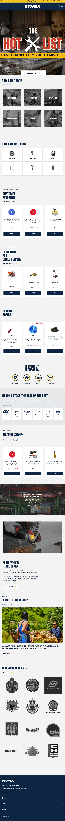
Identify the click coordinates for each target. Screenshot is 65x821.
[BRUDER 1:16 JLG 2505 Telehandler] (55, 274)
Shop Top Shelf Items (9, 201)
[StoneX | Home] (32, 6)
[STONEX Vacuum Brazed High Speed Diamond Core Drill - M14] (55, 454)
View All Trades (6, 85)
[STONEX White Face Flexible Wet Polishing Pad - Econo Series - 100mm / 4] (11, 212)
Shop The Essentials (8, 263)
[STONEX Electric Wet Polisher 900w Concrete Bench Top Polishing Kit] (33, 454)
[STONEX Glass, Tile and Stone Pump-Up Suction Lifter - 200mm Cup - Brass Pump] (55, 329)
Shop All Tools (7, 319)
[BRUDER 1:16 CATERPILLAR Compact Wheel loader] (33, 274)
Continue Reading (6, 653)
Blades (5, 440)
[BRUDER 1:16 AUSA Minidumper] (11, 274)
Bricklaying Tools (15, 440)
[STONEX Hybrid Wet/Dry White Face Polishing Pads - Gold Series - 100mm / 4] (33, 212)
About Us (5, 672)
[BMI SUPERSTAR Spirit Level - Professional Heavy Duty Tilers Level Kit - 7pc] (11, 329)
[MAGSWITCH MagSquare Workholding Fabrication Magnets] (55, 212)
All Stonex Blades (8, 444)
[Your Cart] (62, 6)
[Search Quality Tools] (57, 6)
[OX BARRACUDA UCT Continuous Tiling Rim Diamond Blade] (33, 329)
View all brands (6, 405)
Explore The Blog (7, 604)
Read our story (8, 586)
